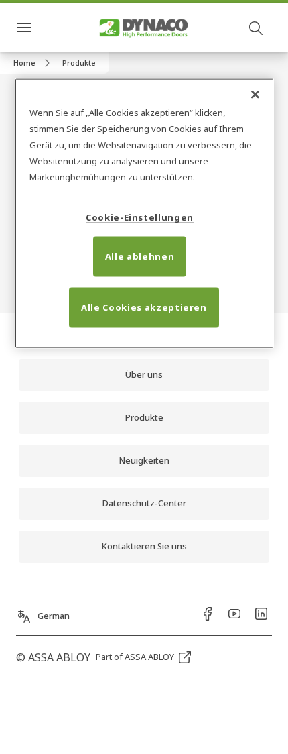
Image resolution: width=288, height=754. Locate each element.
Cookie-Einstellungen (140, 217)
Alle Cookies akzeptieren (144, 307)
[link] (33, 63)
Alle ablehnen (139, 256)
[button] (79, 63)
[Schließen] (255, 94)
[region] (144, 213)
